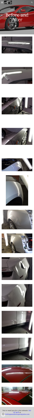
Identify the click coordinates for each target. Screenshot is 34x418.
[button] (2, 2)
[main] (17, 17)
